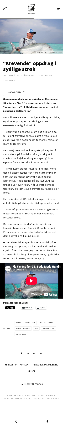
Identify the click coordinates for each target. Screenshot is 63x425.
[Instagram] (28, 353)
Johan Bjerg (49, 328)
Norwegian (14, 91)
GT (37, 328)
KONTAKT (25, 365)
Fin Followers (11, 117)
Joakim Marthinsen (11, 75)
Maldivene (21, 334)
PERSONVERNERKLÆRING (45, 365)
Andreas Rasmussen (26, 322)
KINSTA (31, 371)
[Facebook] (22, 353)
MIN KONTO (11, 365)
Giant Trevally (23, 328)
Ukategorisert (29, 75)
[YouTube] (34, 353)
